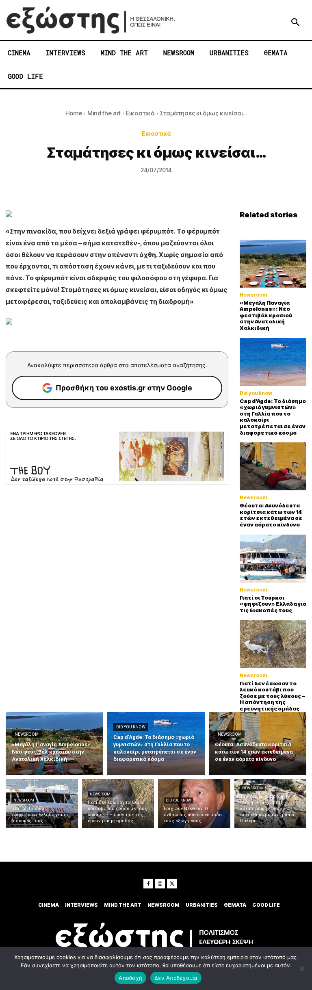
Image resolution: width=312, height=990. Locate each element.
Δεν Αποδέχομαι (175, 978)
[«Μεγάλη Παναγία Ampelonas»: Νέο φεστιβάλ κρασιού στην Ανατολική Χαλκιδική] (273, 264)
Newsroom (253, 294)
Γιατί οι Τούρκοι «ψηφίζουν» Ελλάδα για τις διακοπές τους (273, 603)
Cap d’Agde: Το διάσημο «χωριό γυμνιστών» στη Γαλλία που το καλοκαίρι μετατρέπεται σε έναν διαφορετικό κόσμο (273, 417)
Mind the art (104, 113)
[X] (172, 883)
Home (73, 113)
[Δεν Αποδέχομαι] (302, 968)
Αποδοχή (130, 978)
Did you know (256, 393)
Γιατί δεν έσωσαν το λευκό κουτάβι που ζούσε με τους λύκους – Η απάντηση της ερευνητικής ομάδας (272, 696)
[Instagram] (160, 883)
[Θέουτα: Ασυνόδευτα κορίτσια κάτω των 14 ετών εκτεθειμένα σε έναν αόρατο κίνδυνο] (273, 466)
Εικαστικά (140, 113)
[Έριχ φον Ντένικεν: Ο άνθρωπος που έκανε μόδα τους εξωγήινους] (194, 803)
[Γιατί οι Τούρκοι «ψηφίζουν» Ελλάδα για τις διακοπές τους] (273, 559)
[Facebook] (148, 883)
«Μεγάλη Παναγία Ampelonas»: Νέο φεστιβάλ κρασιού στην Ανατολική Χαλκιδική (266, 315)
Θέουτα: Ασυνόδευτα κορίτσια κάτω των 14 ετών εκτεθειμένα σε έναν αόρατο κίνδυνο (271, 515)
